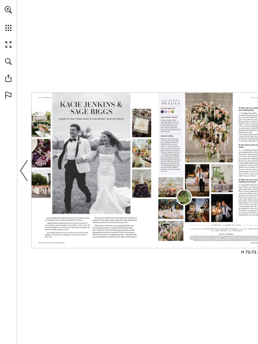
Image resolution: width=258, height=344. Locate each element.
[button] (8, 9)
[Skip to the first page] (242, 252)
